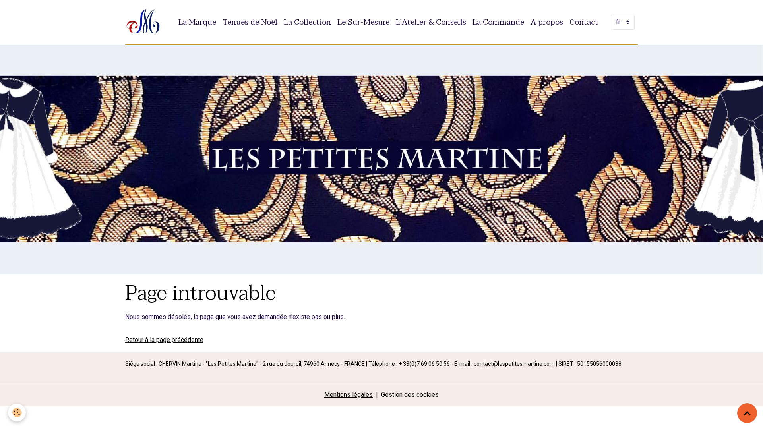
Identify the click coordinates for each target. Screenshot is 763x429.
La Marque (197, 22)
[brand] (145, 22)
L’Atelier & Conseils (431, 22)
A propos (547, 22)
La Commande (498, 22)
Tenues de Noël (250, 22)
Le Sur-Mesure (363, 22)
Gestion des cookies (410, 394)
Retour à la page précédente (164, 340)
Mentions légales (348, 394)
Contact (583, 22)
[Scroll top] (747, 413)
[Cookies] (17, 412)
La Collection (307, 22)
